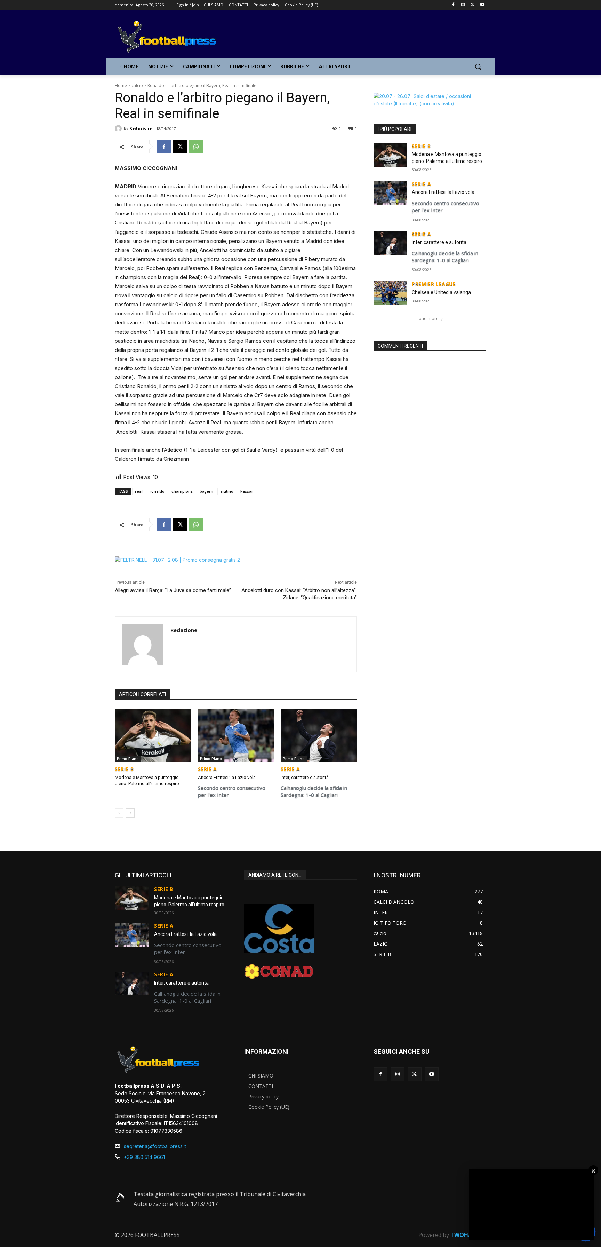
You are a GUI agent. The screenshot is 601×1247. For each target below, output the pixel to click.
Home (121, 85)
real (139, 491)
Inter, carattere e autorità (305, 777)
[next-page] (130, 813)
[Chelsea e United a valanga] (390, 293)
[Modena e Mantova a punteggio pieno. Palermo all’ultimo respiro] (153, 735)
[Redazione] (119, 128)
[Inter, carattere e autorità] (319, 735)
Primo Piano (128, 758)
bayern (206, 491)
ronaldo (157, 491)
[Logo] (170, 37)
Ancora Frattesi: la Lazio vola (227, 777)
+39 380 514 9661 (144, 1157)
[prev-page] (119, 813)
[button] (478, 66)
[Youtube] (482, 5)
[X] (472, 5)
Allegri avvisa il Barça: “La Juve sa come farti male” (173, 590)
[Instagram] (463, 5)
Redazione (140, 128)
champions (182, 491)
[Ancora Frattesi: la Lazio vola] (236, 735)
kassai (246, 491)
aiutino (226, 491)
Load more (428, 319)
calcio (137, 85)
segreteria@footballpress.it (155, 1146)
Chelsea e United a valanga (441, 292)
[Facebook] (453, 5)
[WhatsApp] (196, 146)
